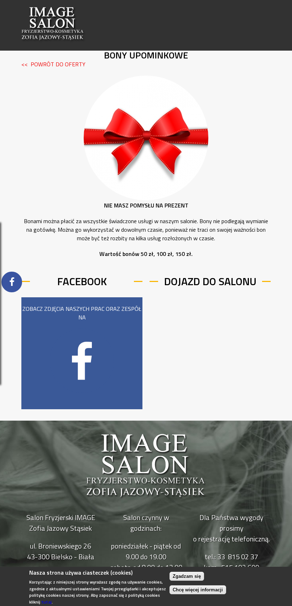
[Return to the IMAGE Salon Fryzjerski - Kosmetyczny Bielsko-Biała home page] (53, 47)
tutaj (46, 602)
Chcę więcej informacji (198, 589)
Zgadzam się (187, 576)
